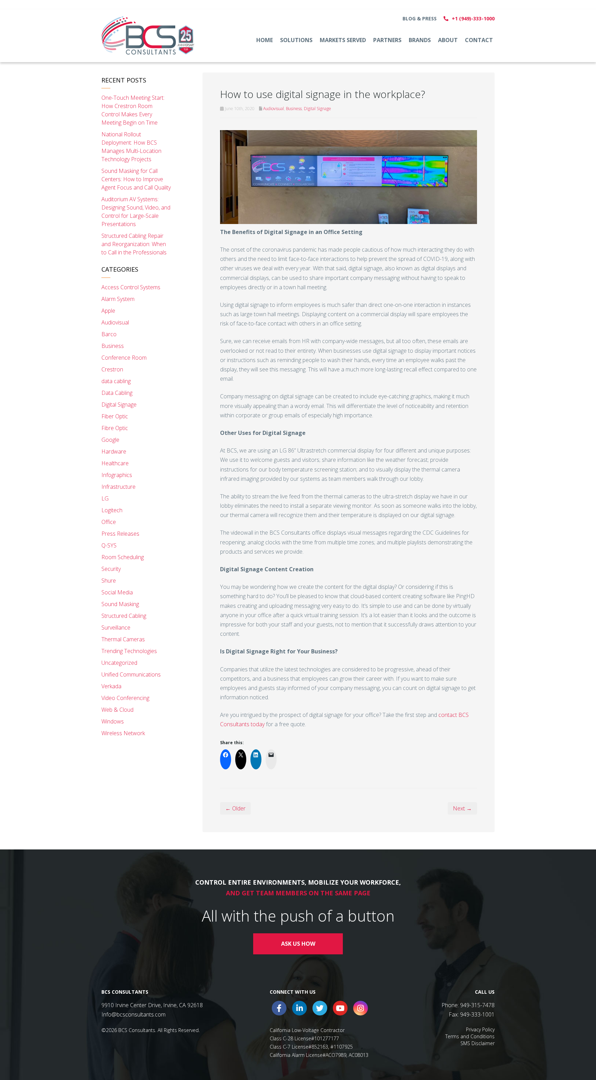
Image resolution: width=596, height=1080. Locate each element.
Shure (108, 580)
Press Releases (120, 533)
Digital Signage (317, 108)
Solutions (296, 40)
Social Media (117, 592)
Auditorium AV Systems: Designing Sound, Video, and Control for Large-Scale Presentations (135, 211)
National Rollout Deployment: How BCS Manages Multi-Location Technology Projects (131, 146)
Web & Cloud (117, 709)
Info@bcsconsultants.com (133, 1014)
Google (110, 440)
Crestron (112, 369)
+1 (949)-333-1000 (473, 18)
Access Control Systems (130, 287)
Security (111, 569)
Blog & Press (420, 18)
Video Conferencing (125, 698)
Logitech (111, 510)
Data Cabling (116, 393)
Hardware (113, 451)
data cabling (116, 381)
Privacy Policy (480, 1029)
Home (264, 40)
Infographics (116, 475)
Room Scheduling (122, 557)
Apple (108, 310)
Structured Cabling (123, 616)
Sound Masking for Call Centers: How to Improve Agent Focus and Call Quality (136, 179)
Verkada (111, 686)
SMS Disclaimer (477, 1043)
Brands (420, 40)
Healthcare (115, 463)
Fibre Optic (114, 428)
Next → (462, 808)
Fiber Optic (114, 416)
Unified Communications (131, 674)
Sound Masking (120, 604)
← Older (235, 808)
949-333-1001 (477, 1014)
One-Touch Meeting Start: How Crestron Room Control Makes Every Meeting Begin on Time (133, 110)
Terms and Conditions (470, 1036)
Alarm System (118, 299)
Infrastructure (118, 486)
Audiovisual (273, 108)
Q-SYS (109, 545)
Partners (387, 40)
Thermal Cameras (123, 639)
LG (105, 498)
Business (294, 108)
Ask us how (298, 943)
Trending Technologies (129, 651)
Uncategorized (119, 663)
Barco (109, 334)
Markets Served (343, 40)
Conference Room (124, 357)
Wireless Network (123, 733)
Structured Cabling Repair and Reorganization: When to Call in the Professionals (134, 244)
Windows (112, 721)
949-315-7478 (477, 1005)
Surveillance (115, 627)
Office (108, 522)
